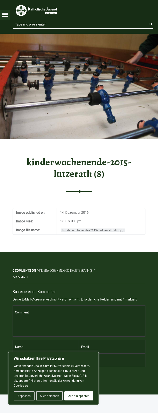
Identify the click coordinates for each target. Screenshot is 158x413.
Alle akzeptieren (78, 396)
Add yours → (20, 276)
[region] (53, 378)
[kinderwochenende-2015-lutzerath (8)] (79, 36)
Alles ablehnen (49, 396)
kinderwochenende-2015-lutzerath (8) (79, 168)
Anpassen (24, 396)
